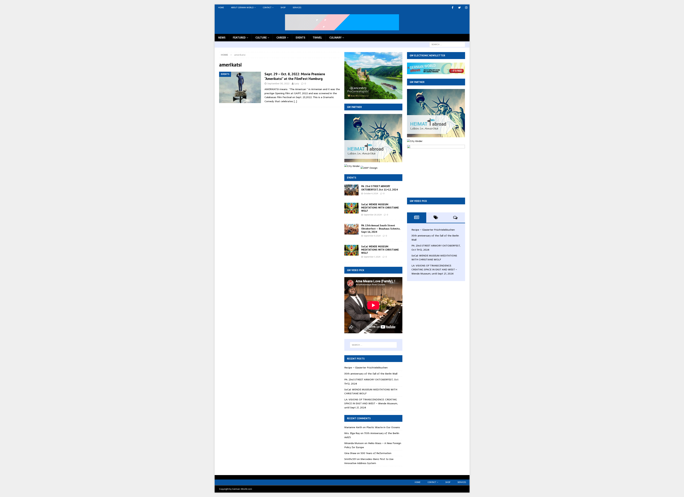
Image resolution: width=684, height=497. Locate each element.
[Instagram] (466, 7)
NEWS (222, 38)
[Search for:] (447, 44)
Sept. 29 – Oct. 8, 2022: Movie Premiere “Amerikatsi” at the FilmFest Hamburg (295, 76)
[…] (295, 101)
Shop (283, 7)
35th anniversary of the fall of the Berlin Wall (370, 374)
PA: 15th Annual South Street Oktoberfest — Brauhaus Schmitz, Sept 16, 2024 (380, 228)
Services (297, 7)
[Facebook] (452, 7)
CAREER (281, 38)
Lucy (296, 83)
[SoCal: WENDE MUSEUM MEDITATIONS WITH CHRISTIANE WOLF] (351, 208)
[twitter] (459, 7)
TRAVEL (317, 38)
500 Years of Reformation (376, 453)
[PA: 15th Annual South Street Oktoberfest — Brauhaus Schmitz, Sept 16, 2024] (351, 229)
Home (221, 7)
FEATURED (239, 38)
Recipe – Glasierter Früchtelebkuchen (366, 367)
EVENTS (300, 38)
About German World (242, 7)
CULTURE (261, 38)
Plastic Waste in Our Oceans (383, 427)
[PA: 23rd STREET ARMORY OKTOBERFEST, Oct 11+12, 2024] (351, 190)
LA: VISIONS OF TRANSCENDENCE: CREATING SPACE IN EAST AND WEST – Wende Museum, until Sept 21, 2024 (371, 403)
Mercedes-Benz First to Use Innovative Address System (368, 461)
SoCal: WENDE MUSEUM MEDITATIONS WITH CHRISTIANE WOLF (380, 207)
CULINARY (335, 38)
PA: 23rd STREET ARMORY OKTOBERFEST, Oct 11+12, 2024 (379, 188)
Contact (267, 7)
